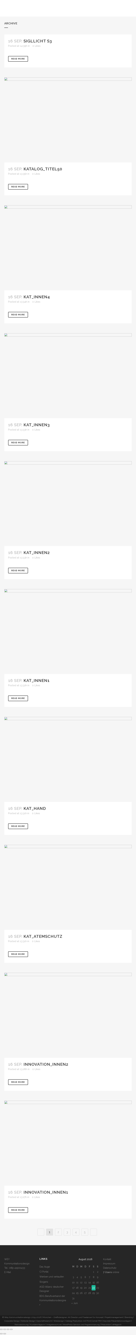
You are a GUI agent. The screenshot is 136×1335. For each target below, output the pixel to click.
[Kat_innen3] (68, 375)
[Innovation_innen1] (68, 1143)
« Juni (74, 1303)
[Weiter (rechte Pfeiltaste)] (4, 1333)
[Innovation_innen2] (68, 1015)
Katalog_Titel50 (43, 169)
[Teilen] (8, 1329)
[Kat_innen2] (68, 503)
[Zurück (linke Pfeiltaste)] (1, 1333)
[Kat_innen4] (68, 247)
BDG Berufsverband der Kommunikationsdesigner (52, 1300)
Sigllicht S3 (38, 41)
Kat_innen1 (37, 680)
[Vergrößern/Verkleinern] (1, 1329)
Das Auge (44, 1266)
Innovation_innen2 (46, 1064)
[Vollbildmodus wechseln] (4, 1329)
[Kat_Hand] (68, 759)
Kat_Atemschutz (43, 936)
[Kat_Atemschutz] (68, 887)
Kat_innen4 (37, 296)
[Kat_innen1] (68, 631)
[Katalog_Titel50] (68, 119)
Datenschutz (109, 1268)
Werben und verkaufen (51, 1276)
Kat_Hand (35, 808)
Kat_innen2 (37, 552)
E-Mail (7, 1272)
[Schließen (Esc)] (11, 1329)
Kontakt (107, 1259)
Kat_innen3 (37, 424)
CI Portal (43, 1271)
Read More (18, 59)
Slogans (43, 1281)
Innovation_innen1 (46, 1192)
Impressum (109, 1263)
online (111, 1272)
